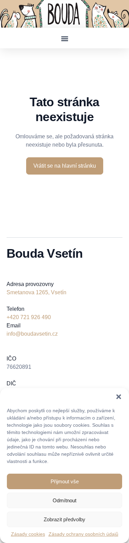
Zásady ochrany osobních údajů (83, 534)
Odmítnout (64, 500)
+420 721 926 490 (29, 317)
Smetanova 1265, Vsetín (36, 292)
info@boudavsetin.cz (32, 334)
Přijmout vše (65, 481)
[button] (118, 396)
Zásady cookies (28, 534)
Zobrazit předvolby (64, 519)
